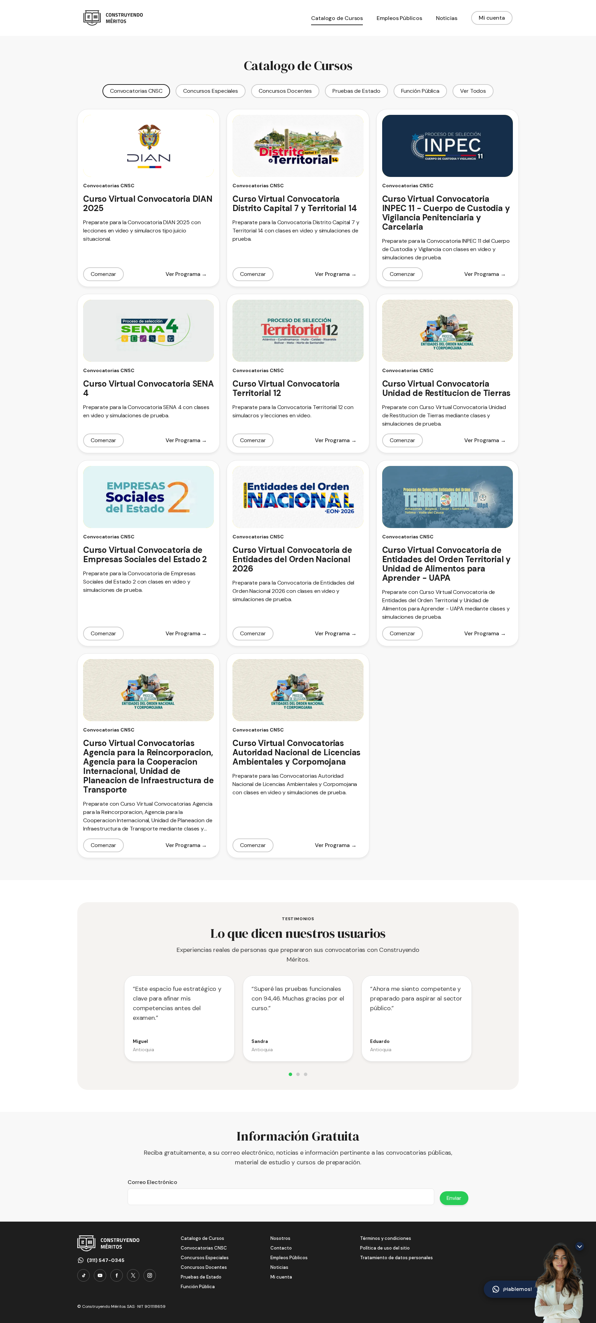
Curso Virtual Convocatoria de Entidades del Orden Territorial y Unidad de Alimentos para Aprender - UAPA (446, 564)
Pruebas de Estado (356, 90)
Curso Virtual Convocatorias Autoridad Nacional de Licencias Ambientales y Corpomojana (296, 752)
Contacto (281, 1248)
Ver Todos (473, 90)
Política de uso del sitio (385, 1248)
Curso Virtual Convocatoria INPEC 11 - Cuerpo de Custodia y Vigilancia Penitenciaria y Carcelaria (446, 212)
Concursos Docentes (285, 90)
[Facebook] (116, 1275)
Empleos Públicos (289, 1258)
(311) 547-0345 (106, 1260)
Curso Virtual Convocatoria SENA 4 (148, 388)
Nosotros (280, 1238)
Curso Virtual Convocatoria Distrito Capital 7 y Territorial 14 (294, 203)
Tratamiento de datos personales (396, 1258)
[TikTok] (83, 1275)
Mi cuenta (492, 17)
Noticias (279, 1267)
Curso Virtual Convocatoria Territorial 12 (286, 388)
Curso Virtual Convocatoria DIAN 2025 (147, 203)
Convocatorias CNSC (136, 90)
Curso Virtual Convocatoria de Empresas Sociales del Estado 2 (145, 555)
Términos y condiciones (385, 1238)
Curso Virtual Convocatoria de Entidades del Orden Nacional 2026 (292, 559)
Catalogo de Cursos (202, 1238)
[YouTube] (100, 1275)
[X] (133, 1275)
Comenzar (103, 274)
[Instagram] (149, 1275)
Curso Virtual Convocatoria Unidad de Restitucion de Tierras (446, 388)
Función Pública (420, 90)
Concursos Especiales (210, 90)
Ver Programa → (186, 274)
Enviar (454, 1198)
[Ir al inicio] (113, 18)
